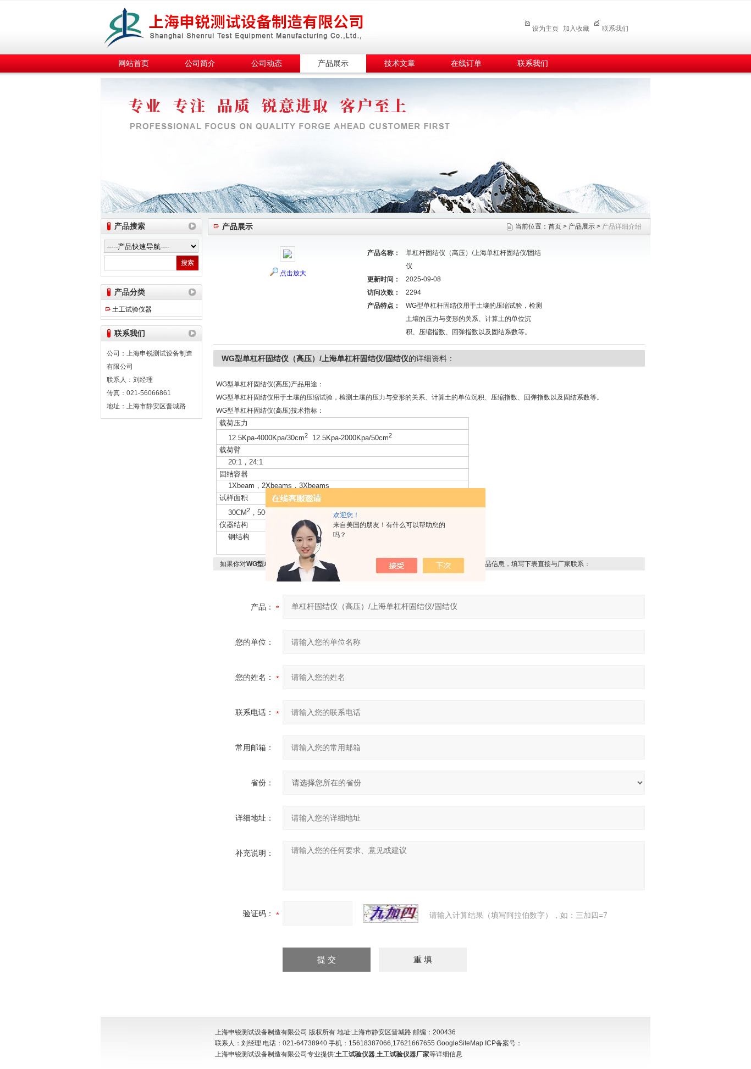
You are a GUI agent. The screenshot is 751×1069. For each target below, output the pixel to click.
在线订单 (466, 63)
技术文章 (399, 63)
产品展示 (333, 63)
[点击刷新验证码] (390, 913)
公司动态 (266, 63)
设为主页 (545, 28)
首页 (554, 226)
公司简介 (200, 63)
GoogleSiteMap (460, 1043)
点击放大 (293, 273)
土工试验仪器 (132, 309)
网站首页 (133, 63)
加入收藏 (576, 28)
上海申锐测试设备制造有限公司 (246, 25)
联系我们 (615, 28)
